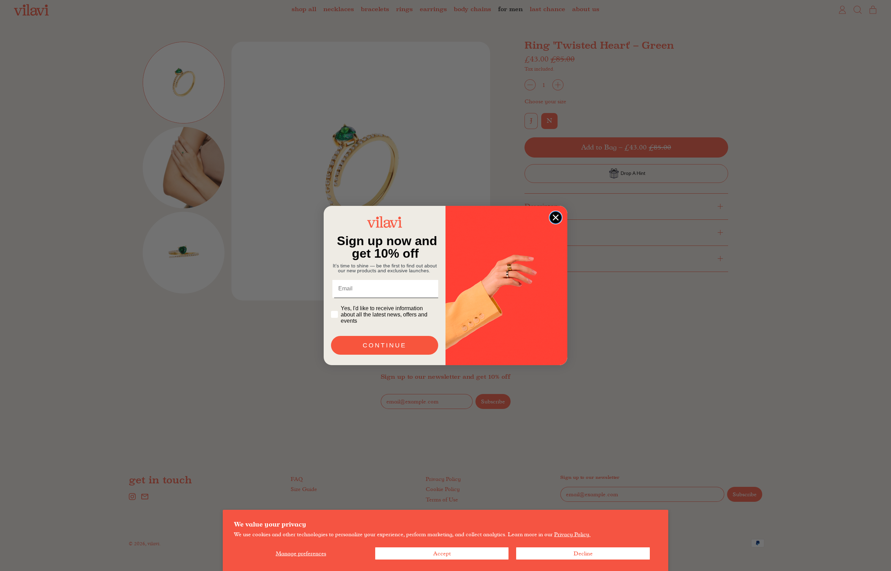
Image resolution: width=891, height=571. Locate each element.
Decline (583, 553)
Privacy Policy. (572, 534)
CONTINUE (385, 345)
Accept (442, 553)
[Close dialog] (556, 217)
